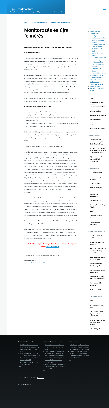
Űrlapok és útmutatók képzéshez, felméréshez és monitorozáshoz (42, 263)
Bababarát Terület (95, 86)
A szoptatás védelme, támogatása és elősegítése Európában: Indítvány (97, 142)
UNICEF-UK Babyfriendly (94, 195)
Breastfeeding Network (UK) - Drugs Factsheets (97, 277)
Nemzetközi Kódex (95, 120)
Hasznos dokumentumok (99, 73)
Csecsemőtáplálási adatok (97, 107)
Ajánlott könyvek (95, 329)
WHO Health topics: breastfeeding (96, 189)
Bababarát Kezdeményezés (39, 22)
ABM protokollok (95, 111)
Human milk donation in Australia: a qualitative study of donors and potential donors (55, 366)
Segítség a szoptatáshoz (97, 102)
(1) (73, 163)
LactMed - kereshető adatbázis (96, 237)
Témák (92, 98)
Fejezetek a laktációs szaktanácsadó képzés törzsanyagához (98, 159)
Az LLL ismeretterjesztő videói (97, 306)
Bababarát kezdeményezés (98, 115)
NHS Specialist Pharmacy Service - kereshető (98, 258)
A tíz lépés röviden (97, 36)
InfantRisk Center (95, 289)
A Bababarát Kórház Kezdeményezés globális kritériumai (99, 40)
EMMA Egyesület (95, 183)
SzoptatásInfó (24, 9)
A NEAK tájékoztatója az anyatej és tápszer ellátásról (97, 322)
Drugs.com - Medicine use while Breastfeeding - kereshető (98, 251)
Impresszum (40, 378)
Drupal (27, 384)
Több (19, 366)
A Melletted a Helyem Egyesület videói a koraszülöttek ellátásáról (97, 314)
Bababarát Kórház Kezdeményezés (60, 22)
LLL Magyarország (96, 173)
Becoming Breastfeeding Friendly (97, 206)
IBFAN (92, 211)
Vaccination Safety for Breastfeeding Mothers (97, 265)
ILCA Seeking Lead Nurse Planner (79, 345)
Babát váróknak (95, 301)
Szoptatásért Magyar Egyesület (96, 178)
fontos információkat (52, 247)
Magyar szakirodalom (96, 124)
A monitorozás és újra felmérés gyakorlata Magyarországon (100, 60)
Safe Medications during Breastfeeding (97, 271)
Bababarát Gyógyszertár (96, 84)
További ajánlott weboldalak (95, 223)
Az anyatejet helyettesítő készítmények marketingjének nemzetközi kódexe (98, 150)
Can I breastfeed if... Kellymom (96, 284)
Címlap (26, 22)
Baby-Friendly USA (96, 201)
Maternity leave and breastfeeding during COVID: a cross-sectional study (54, 347)
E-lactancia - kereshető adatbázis (97, 243)
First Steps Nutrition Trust (96, 217)
